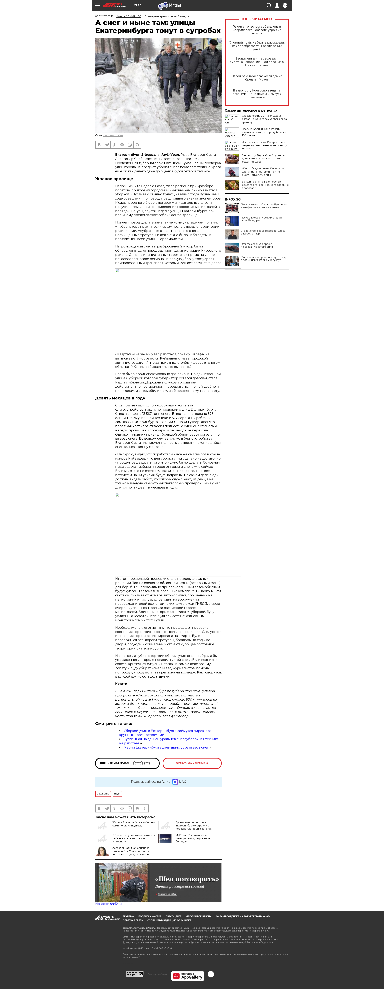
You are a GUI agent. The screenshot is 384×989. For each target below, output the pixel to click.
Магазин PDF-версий (198, 916)
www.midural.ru (113, 135)
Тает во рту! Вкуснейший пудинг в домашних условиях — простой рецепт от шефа (263, 158)
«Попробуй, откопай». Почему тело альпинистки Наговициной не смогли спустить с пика (264, 171)
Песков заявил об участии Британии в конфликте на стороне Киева (264, 206)
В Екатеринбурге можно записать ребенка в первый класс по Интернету (133, 838)
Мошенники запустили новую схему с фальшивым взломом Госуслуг (263, 258)
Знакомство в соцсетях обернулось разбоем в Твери (263, 232)
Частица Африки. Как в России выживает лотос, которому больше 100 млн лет (264, 132)
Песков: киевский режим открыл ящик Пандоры (261, 219)
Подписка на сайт (149, 916)
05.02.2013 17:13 (104, 16)
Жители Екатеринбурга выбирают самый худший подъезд (133, 824)
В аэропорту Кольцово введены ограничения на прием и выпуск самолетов (257, 94)
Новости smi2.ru (108, 904)
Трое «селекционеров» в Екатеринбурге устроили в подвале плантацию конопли (194, 825)
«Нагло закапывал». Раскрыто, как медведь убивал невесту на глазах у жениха (264, 145)
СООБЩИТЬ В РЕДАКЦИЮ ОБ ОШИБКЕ (169, 920)
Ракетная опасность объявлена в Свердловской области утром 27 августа (257, 30)
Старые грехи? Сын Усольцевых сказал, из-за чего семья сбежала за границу (264, 119)
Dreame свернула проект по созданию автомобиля (257, 245)
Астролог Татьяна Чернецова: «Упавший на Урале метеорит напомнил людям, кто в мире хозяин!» (131, 852)
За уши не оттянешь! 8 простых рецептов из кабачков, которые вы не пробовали (265, 185)
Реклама (128, 916)
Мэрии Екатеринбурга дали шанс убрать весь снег (166, 747)
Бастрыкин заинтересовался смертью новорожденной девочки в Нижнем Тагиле (257, 62)
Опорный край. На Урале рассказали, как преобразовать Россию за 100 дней (257, 46)
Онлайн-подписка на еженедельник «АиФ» (243, 916)
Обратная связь (133, 920)
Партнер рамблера (157, 974)
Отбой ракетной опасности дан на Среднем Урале (257, 77)
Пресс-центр (173, 916)
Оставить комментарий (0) (192, 763)
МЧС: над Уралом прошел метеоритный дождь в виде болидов (193, 838)
